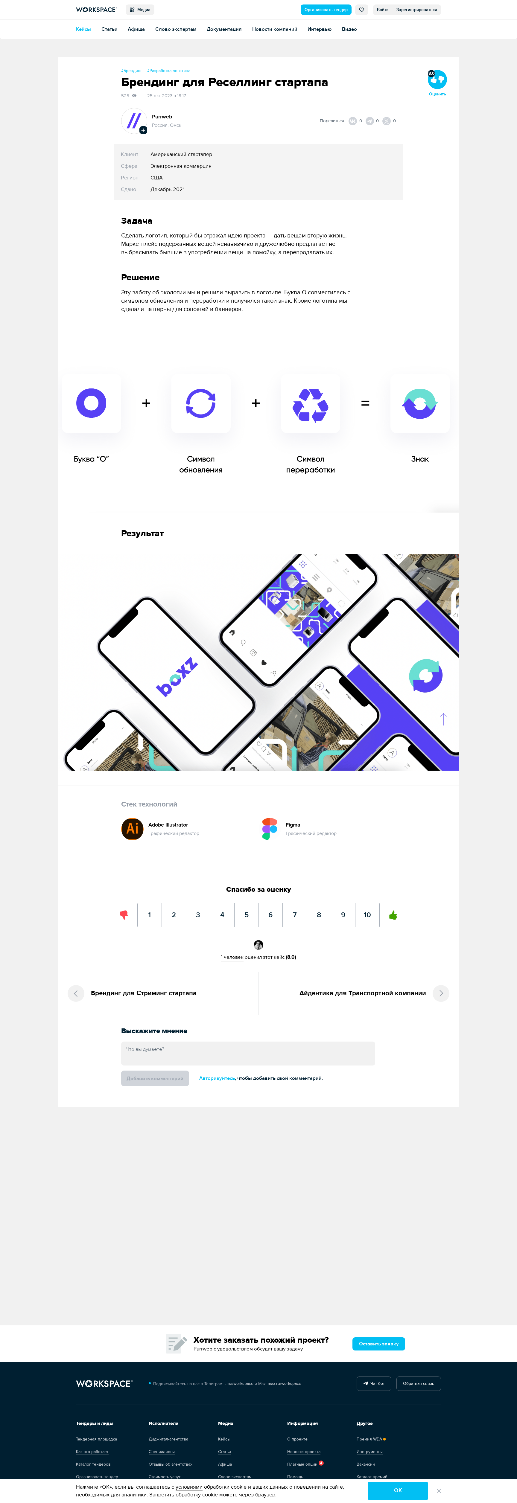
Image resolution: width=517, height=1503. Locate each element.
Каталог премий (372, 1476)
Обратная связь (418, 1383)
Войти (383, 9)
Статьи (109, 29)
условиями (189, 1487)
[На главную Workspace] (104, 1384)
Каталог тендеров (93, 1464)
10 (367, 911)
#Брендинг (131, 70)
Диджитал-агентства (168, 1439)
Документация (224, 29)
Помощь (295, 1476)
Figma (293, 825)
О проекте (297, 1439)
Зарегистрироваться (416, 9)
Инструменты (370, 1451)
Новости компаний (274, 29)
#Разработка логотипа (168, 70)
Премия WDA (369, 1439)
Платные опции (302, 1464)
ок (398, 1490)
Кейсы (83, 29)
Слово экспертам (176, 29)
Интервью (320, 29)
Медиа (142, 9)
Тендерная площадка (96, 1439)
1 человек (232, 957)
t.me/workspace (238, 1383)
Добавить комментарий (155, 1078)
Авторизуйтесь (217, 1078)
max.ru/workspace (284, 1383)
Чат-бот (376, 1383)
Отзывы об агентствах (170, 1464)
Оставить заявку (379, 1344)
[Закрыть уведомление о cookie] (439, 1491)
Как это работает (92, 1451)
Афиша (136, 29)
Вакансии (366, 1464)
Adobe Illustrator (168, 825)
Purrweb (162, 117)
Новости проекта (303, 1451)
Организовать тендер (326, 9)
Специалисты (162, 1451)
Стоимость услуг (165, 1476)
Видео (349, 29)
